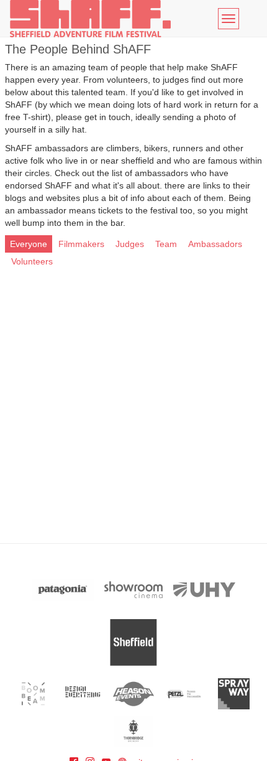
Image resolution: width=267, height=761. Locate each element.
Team (166, 244)
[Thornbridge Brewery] (134, 731)
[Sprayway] (234, 693)
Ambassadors (215, 244)
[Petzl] (183, 693)
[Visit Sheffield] (133, 642)
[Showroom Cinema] (133, 589)
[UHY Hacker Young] (204, 589)
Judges (129, 244)
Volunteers (32, 261)
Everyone (28, 244)
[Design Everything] (83, 693)
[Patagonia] (63, 589)
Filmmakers (81, 244)
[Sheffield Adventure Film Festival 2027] (90, 18)
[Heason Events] (134, 693)
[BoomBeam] (33, 693)
